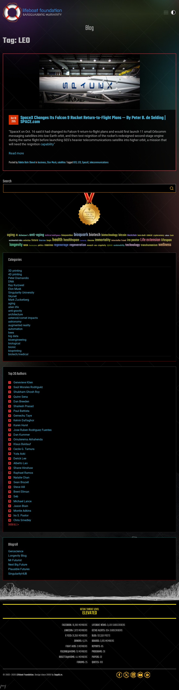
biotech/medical (18, 354)
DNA (11, 281)
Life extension (150, 240)
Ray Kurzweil (16, 285)
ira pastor (133, 240)
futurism (42, 240)
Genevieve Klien (23, 382)
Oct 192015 (13, 120)
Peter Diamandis (18, 278)
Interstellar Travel (118, 240)
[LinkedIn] (133, 675)
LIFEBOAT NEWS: (99, 625)
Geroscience (15, 551)
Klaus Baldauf (22, 444)
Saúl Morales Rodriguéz (28, 387)
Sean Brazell (21, 482)
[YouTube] (140, 675)
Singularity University (21, 292)
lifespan (166, 240)
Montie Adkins (22, 510)
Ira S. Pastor (20, 515)
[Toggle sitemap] (166, 12)
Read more (16, 153)
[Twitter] (126, 675)
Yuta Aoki (19, 453)
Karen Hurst (20, 425)
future (34, 240)
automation (15, 329)
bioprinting (15, 350)
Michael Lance (22, 501)
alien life (13, 307)
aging (11, 235)
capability (47, 144)
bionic (12, 347)
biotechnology (109, 235)
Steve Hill (19, 487)
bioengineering (17, 339)
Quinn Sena (20, 396)
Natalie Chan (21, 477)
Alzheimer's (23, 235)
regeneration (77, 245)
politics (41, 245)
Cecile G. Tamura (23, 449)
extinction (27, 240)
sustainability (118, 245)
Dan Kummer (21, 434)
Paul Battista (21, 411)
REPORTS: (96, 646)
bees (11, 332)
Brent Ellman (21, 491)
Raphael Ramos (23, 472)
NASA (25, 245)
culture (167, 236)
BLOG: (94, 636)
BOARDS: (96, 641)
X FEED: (68, 636)
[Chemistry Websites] (89, 210)
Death (172, 236)
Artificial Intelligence (52, 235)
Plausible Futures (19, 569)
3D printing (15, 270)
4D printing (15, 274)
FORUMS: (81, 662)
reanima (48, 245)
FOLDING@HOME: (68, 651)
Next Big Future (17, 564)
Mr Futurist (15, 560)
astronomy (15, 321)
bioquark (81, 234)
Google (48, 240)
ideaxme (90, 240)
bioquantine (67, 235)
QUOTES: (95, 662)
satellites (62, 162)
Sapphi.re (58, 675)
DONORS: (78, 641)
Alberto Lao (20, 463)
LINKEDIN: (68, 630)
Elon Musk (51, 162)
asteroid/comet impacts (23, 318)
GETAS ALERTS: (98, 630)
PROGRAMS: (97, 651)
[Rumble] (147, 675)
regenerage (61, 245)
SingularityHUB (17, 573)
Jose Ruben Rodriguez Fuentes (32, 430)
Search (171, 188)
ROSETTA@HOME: (67, 657)
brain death (142, 235)
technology (132, 245)
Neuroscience (33, 246)
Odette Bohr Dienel (26, 162)
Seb (15, 496)
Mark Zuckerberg (18, 299)
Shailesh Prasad (23, 406)
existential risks (15, 240)
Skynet (12, 296)
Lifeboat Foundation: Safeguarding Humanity (81, 12)
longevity (16, 245)
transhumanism (149, 245)
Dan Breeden (21, 401)
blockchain (132, 235)
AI (17, 235)
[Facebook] (119, 675)
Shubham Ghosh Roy (26, 392)
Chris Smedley (22, 520)
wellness (164, 245)
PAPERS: (95, 657)
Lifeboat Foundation (25, 675)
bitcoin (122, 235)
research (90, 245)
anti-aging (36, 235)
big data (13, 336)
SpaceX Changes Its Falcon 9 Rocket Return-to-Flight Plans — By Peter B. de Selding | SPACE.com (93, 119)
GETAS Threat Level (89, 612)
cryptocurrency (158, 235)
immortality (102, 240)
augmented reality (19, 325)
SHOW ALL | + (13, 525)
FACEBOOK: (67, 625)
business (42, 162)
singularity (102, 245)
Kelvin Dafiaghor (23, 420)
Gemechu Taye (22, 415)
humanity (83, 241)
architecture (15, 314)
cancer (149, 235)
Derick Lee (19, 458)
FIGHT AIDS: (71, 646)
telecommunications (99, 162)
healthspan (71, 240)
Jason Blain (20, 506)
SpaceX (85, 162)
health (57, 239)
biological (14, 343)
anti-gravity (15, 310)
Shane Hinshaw (23, 468)
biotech (95, 235)
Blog (89, 28)
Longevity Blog (17, 555)
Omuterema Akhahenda (28, 439)
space (110, 245)
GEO (75, 162)
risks (95, 245)
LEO (79, 162)
